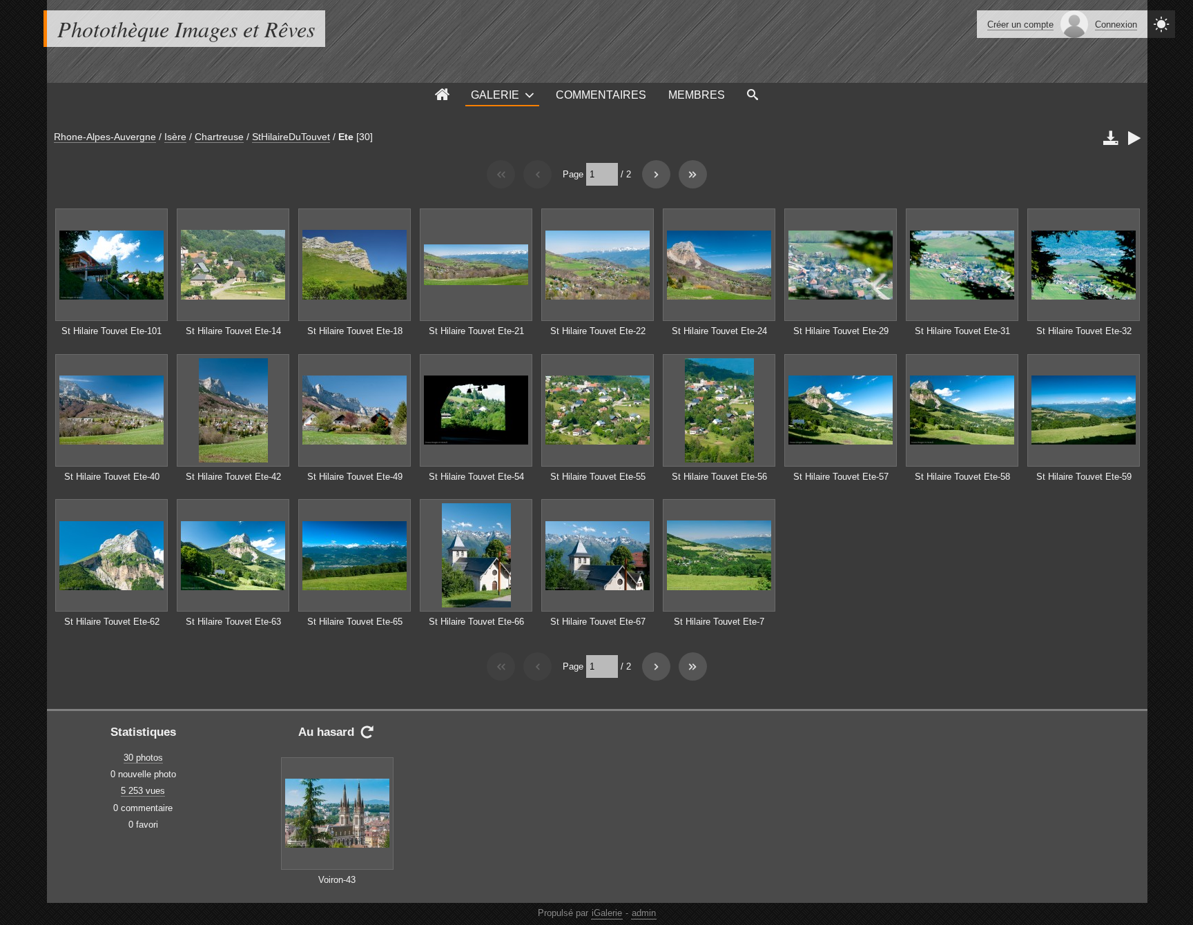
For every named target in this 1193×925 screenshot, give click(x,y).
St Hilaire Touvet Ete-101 (111, 331)
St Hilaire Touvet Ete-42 (233, 476)
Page (573, 174)
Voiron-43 (337, 880)
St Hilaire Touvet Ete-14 (233, 331)
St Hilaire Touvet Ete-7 (719, 621)
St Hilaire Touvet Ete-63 (233, 621)
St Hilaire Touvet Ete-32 (1084, 331)
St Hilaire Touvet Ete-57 (841, 476)
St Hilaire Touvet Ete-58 (962, 476)
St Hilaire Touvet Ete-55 (598, 476)
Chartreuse (219, 136)
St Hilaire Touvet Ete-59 (1084, 476)
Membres (696, 94)
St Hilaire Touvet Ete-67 (598, 621)
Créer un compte (1020, 24)
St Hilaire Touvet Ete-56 (719, 476)
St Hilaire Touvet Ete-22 (598, 331)
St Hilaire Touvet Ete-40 (111, 476)
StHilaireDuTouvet (291, 136)
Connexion (1116, 24)
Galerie (495, 94)
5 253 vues (143, 791)
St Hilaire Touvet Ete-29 (841, 331)
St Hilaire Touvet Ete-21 (476, 331)
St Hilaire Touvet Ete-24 (719, 331)
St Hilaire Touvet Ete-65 (354, 621)
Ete (345, 136)
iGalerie (607, 913)
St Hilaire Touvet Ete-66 (476, 621)
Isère (175, 136)
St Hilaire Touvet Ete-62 (111, 621)
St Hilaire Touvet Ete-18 (354, 331)
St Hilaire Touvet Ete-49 (354, 476)
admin (644, 913)
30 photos (143, 757)
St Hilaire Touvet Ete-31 (962, 331)
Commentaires (601, 94)
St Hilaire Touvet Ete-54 (476, 476)
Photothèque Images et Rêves (186, 28)
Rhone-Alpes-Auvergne (105, 136)
